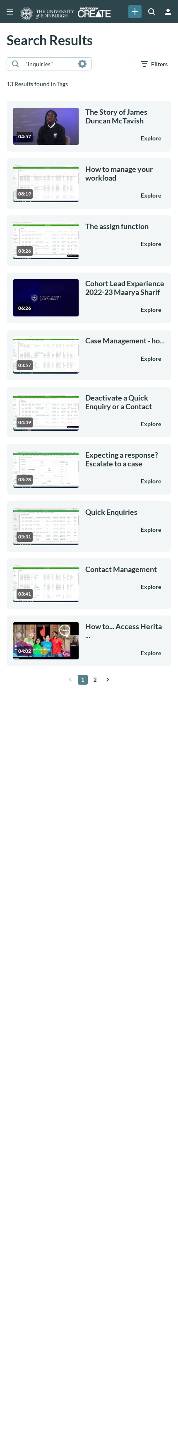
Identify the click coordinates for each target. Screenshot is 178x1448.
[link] (135, 11)
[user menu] (168, 11)
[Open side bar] (10, 11)
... (125, 340)
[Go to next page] (108, 680)
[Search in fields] (82, 63)
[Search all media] (151, 11)
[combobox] (49, 64)
